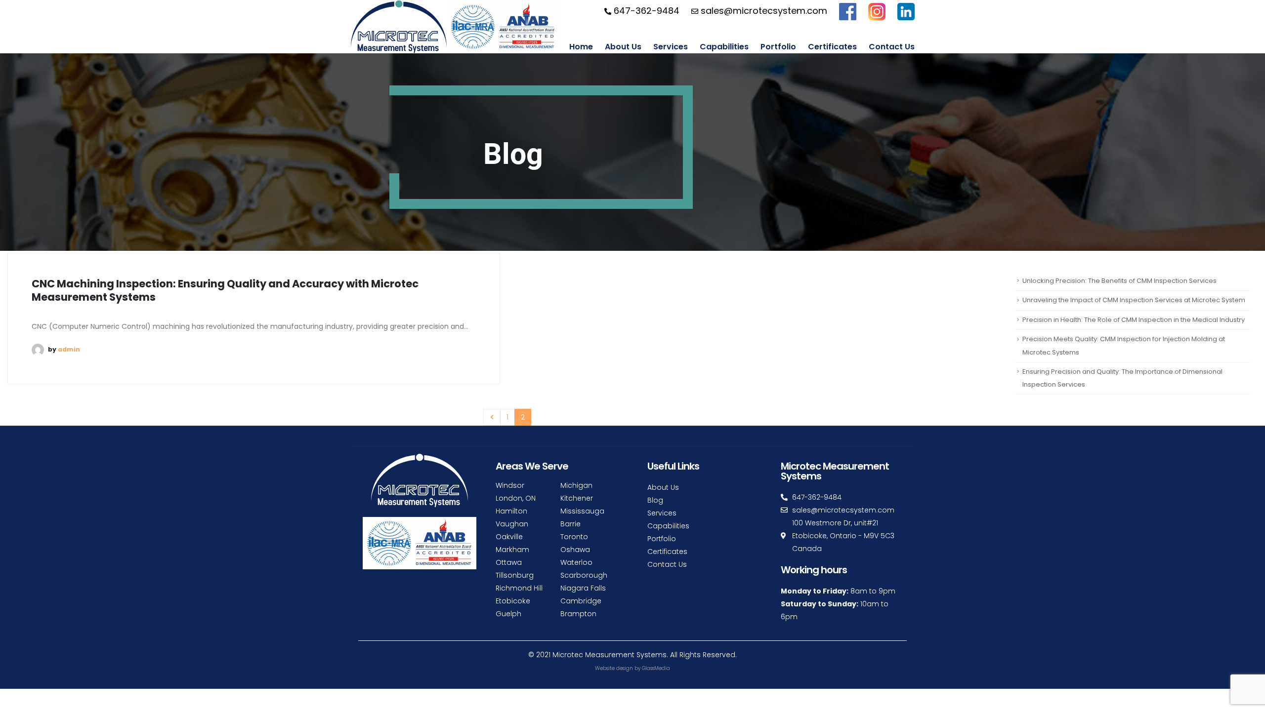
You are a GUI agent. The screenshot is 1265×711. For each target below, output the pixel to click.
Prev (492, 417)
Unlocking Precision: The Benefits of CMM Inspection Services (1119, 280)
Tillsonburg (515, 575)
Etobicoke (513, 601)
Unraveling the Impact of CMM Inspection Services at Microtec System (1133, 300)
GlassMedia (656, 668)
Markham (512, 549)
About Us (623, 46)
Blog (655, 500)
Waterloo (576, 562)
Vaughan (512, 524)
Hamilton (511, 511)
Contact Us (892, 46)
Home (581, 46)
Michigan (576, 485)
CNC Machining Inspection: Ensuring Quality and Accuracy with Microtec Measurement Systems (225, 290)
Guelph (508, 614)
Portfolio (778, 46)
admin (69, 349)
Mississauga (582, 511)
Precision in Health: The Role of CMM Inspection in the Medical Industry (1133, 319)
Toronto (574, 537)
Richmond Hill (519, 588)
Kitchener (576, 498)
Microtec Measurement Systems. (610, 655)
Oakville (509, 537)
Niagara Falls (583, 588)
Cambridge (580, 601)
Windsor (510, 485)
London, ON (516, 498)
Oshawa (575, 549)
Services (670, 46)
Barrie (570, 524)
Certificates (832, 46)
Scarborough (583, 575)
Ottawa (509, 562)
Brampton (578, 614)
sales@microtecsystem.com (762, 10)
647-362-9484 (645, 10)
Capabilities (724, 46)
